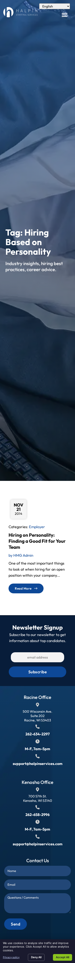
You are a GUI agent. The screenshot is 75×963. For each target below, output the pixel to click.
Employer (37, 526)
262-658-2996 (37, 814)
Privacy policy (11, 957)
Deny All (36, 957)
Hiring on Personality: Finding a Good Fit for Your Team (37, 541)
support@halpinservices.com (37, 763)
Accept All (62, 957)
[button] (64, 14)
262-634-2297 (37, 734)
